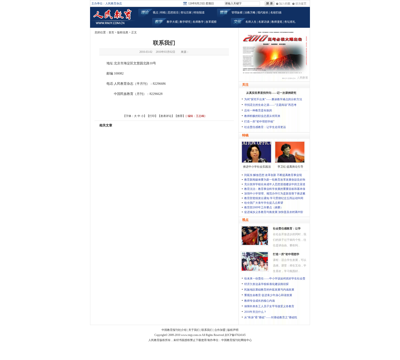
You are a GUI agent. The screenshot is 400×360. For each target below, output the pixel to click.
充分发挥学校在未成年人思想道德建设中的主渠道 (274, 184)
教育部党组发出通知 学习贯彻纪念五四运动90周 (273, 198)
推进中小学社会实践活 (257, 166)
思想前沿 (173, 12)
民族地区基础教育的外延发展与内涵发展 (269, 289)
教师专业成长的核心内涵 (259, 300)
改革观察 (211, 21)
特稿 (163, 12)
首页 (111, 32)
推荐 (180, 116)
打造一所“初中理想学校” (259, 121)
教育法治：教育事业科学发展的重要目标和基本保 (274, 189)
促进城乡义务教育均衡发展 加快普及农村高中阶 (273, 212)
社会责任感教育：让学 (287, 228)
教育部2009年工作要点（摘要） (263, 207)
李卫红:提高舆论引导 (290, 166)
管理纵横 (237, 12)
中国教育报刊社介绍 (174, 330)
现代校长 (263, 12)
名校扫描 (275, 12)
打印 (152, 116)
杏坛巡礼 (289, 21)
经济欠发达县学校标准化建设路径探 (266, 284)
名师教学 (198, 21)
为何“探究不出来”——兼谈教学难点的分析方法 (273, 99)
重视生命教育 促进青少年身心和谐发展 (268, 295)
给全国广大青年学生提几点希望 (263, 202)
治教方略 (250, 12)
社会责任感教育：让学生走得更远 (265, 127)
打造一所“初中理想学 (286, 254)
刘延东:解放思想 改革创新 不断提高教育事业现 (273, 175)
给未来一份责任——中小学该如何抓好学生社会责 (274, 278)
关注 (245, 84)
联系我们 (206, 330)
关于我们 (194, 330)
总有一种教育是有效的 (258, 110)
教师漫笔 (276, 21)
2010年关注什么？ (255, 311)
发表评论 (166, 116)
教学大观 (172, 21)
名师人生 (250, 21)
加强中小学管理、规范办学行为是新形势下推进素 (274, 193)
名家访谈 (263, 21)
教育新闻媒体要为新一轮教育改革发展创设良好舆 (274, 179)
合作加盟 (219, 330)
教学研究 (185, 21)
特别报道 (199, 12)
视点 (155, 12)
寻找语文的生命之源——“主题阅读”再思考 (270, 104)
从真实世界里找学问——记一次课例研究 (271, 92)
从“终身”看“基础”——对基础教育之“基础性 (270, 317)
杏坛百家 (186, 12)
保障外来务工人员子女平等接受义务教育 (269, 306)
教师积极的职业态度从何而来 (262, 116)
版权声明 (232, 330)
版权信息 (122, 32)
